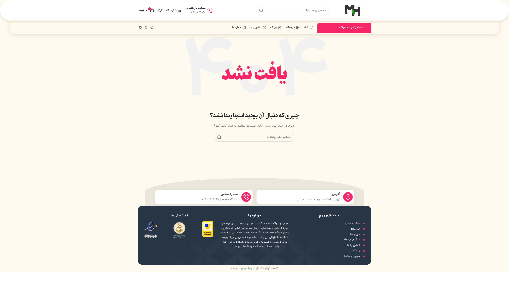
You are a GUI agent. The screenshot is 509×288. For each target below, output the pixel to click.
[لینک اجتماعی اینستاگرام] (151, 28)
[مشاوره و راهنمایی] (209, 10)
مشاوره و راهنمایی (195, 8)
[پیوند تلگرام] (140, 28)
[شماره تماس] (246, 197)
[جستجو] (261, 10)
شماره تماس (229, 194)
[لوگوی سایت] (352, 10)
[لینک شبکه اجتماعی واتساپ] (146, 28)
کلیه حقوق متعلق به (259, 268)
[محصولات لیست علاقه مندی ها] (160, 10)
